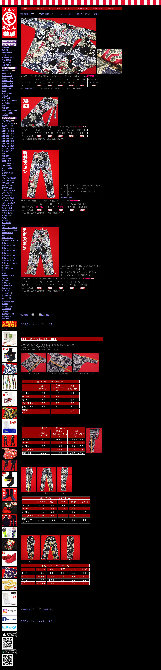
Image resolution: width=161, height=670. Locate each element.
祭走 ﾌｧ (4, 208)
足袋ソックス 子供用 (9, 100)
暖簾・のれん (6, 288)
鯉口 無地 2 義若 (8, 143)
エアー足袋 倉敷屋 (8, 198)
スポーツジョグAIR (8, 203)
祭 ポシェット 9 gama (9, 263)
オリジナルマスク (8, 123)
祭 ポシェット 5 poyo (9, 253)
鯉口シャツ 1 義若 (8, 128)
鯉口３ (79, 14)
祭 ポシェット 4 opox (9, 250)
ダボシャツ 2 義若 (8, 148)
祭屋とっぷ (5, 47)
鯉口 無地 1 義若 (8, 141)
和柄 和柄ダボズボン (9, 178)
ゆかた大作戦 (6, 62)
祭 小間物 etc (7, 268)
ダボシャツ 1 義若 (8, 146)
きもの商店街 (6, 60)
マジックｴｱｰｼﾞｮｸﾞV (8, 190)
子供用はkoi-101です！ (29, 89)
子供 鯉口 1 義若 (7, 78)
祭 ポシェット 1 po (8, 243)
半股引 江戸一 (7, 161)
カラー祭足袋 (6, 223)
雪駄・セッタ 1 (7, 235)
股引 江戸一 (6, 158)
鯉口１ (63, 14)
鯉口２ (71, 14)
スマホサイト (6, 55)
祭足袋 (4, 91)
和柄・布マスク (7, 121)
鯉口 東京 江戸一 (8, 138)
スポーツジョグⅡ (7, 200)
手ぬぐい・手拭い (8, 126)
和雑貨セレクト (7, 285)
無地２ (95, 14)
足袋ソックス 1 (7, 225)
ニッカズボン (6, 103)
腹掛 (3, 153)
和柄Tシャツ (6, 283)
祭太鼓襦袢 (5, 280)
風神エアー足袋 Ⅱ (7, 185)
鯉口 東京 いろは (8, 136)
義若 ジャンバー (8, 180)
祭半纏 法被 (6, 73)
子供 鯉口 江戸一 (7, 88)
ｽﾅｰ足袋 (9, 208)
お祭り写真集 (6, 65)
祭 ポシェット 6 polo (9, 255)
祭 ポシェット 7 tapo (9, 258)
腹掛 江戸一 (7, 108)
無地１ (87, 14)
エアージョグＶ (7, 195)
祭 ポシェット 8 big (8, 260)
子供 (3, 71)
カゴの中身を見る (8, 57)
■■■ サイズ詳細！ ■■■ (39, 339)
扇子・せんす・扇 (8, 275)
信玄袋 (4, 273)
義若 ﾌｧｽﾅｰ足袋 (7, 205)
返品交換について (8, 314)
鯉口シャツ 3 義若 (8, 133)
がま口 (4, 270)
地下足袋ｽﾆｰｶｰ (7, 216)
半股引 (4, 175)
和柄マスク (8, 71)
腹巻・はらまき (7, 151)
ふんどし (5, 278)
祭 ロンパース (7, 76)
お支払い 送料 (7, 306)
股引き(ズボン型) (7, 173)
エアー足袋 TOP (8, 183)
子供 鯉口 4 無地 (7, 86)
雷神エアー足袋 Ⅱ (7, 188)
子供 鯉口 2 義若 (7, 81)
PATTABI (5, 218)
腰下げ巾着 (5, 265)
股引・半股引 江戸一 (9, 110)
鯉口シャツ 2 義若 (8, 131)
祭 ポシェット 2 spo (8, 245)
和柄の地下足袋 (7, 213)
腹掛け (4, 105)
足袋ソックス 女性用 (9, 230)
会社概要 (5, 311)
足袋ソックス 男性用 (9, 228)
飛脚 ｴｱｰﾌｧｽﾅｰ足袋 (8, 210)
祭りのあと (5, 220)
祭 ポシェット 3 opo (8, 248)
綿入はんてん (6, 291)
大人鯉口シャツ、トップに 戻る (36, 324)
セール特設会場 (7, 52)
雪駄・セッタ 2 (7, 238)
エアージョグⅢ (7, 193)
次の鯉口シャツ (47, 14)
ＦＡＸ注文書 (6, 309)
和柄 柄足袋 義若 (7, 233)
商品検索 (5, 50)
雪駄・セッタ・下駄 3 (10, 240)
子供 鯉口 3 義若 (7, 83)
